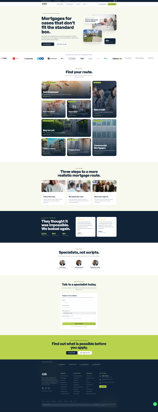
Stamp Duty (76, 380)
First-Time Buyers (64, 375)
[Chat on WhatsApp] (155, 404)
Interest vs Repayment (78, 386)
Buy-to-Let (63, 380)
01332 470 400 (58, 0)
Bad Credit (76, 389)
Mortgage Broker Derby (91, 393)
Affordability (76, 384)
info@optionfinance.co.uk (47, 0)
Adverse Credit (64, 384)
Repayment (76, 382)
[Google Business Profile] (49, 388)
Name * (64, 300)
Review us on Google (47, 391)
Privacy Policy (53, 401)
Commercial (63, 389)
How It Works (89, 375)
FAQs (87, 380)
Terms (75, 401)
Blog (87, 386)
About (84, 4)
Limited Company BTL (65, 393)
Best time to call (66, 310)
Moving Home (63, 382)
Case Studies (89, 391)
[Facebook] (42, 388)
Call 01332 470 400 (62, 44)
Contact (48, 401)
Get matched (47, 44)
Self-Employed (64, 386)
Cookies (71, 401)
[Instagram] (46, 388)
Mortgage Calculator (78, 375)
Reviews (88, 382)
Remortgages (64, 378)
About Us (42, 401)
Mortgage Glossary (90, 378)
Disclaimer (65, 401)
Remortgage (76, 393)
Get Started (112, 4)
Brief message (67, 316)
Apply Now (102, 386)
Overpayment (76, 378)
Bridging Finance (64, 391)
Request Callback (79, 323)
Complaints (60, 401)
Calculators (69, 4)
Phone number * (65, 305)
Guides (78, 4)
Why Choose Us (89, 389)
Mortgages (60, 4)
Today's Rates (89, 384)
